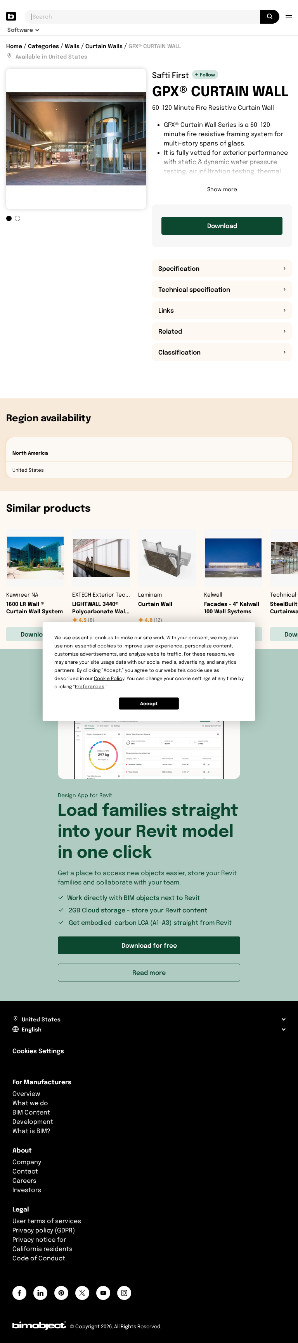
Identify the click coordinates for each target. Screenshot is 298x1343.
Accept (149, 703)
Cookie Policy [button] (109, 678)
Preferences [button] (89, 686)
